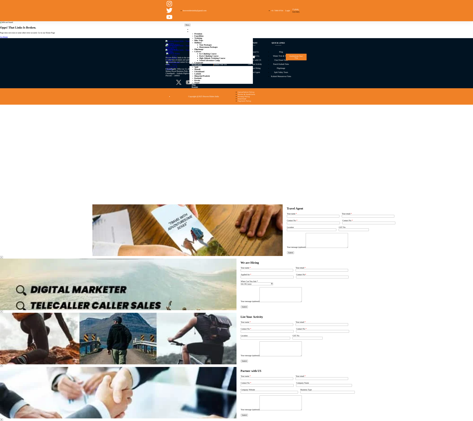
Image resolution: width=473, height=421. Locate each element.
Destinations (197, 65)
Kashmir (198, 78)
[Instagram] (169, 4)
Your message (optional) (296, 247)
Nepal (196, 83)
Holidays (198, 43)
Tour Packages (205, 45)
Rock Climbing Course (209, 56)
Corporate (198, 63)
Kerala (197, 80)
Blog (193, 85)
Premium (198, 34)
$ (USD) (296, 12)
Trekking (198, 38)
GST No (342, 227)
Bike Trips (198, 40)
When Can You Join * (249, 281)
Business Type (306, 390)
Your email (347, 214)
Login (287, 11)
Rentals (195, 87)
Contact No (292, 220)
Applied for (246, 275)
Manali (197, 69)
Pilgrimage (198, 49)
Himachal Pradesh (202, 76)
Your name (292, 214)
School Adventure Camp (209, 60)
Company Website (248, 390)
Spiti (196, 67)
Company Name (302, 383)
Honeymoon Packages (208, 47)
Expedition (198, 36)
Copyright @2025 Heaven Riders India (203, 96)
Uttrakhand (199, 71)
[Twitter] (169, 10)
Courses (197, 51)
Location (290, 227)
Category (195, 31)
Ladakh (197, 74)
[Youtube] (169, 17)
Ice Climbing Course (208, 54)
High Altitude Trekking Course (212, 58)
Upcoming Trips (198, 29)
